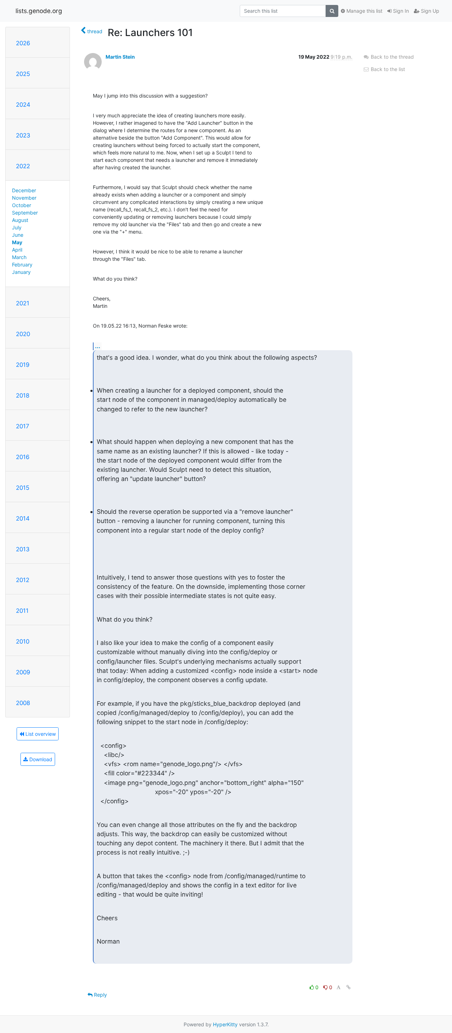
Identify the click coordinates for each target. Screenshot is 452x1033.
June (17, 235)
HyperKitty (225, 1024)
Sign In (400, 11)
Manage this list (363, 11)
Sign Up (429, 11)
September (25, 213)
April (17, 250)
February (22, 265)
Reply (100, 995)
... (97, 346)
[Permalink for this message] (348, 987)
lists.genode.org (39, 10)
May (17, 242)
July (17, 227)
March (19, 257)
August (20, 220)
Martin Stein (120, 57)
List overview (40, 734)
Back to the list (387, 69)
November (24, 198)
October (21, 205)
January (21, 272)
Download (40, 759)
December (24, 190)
